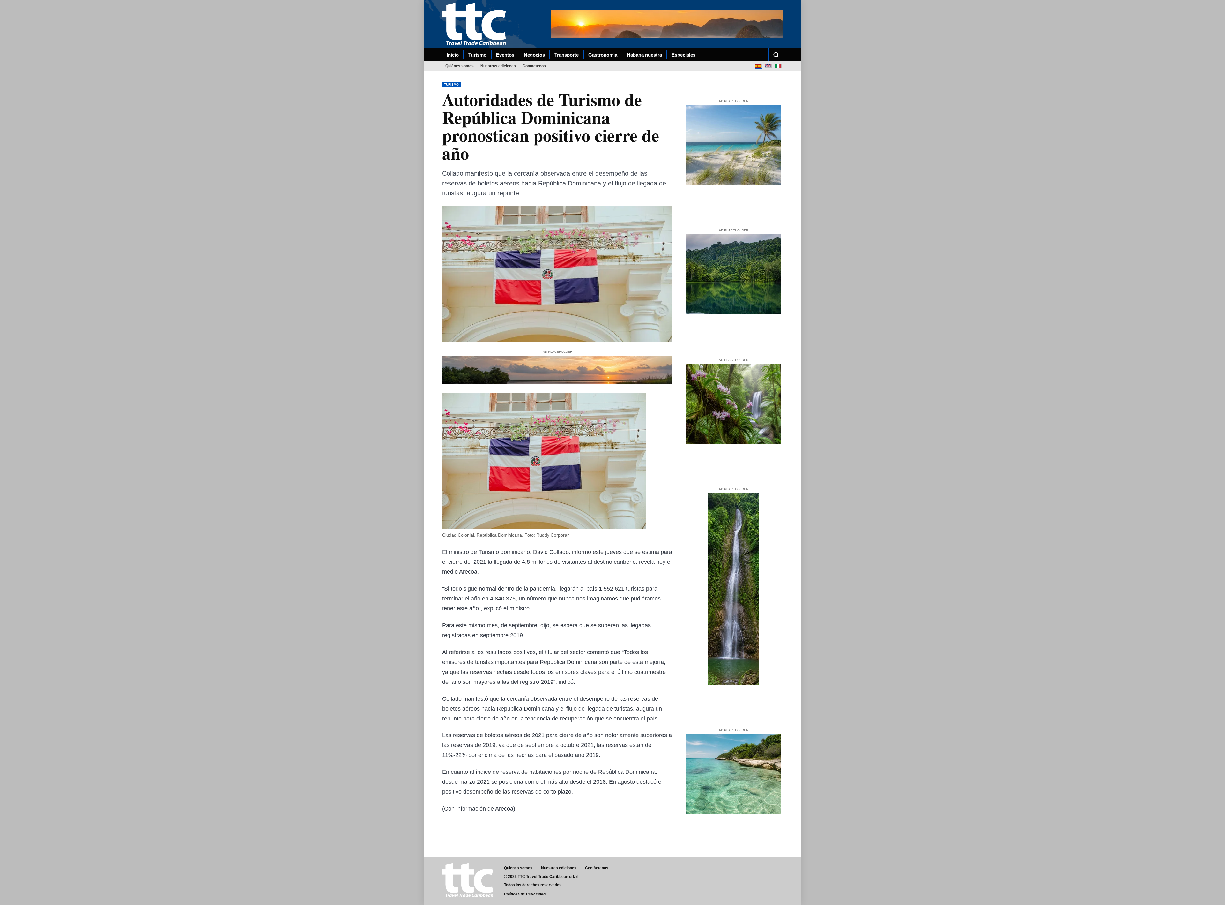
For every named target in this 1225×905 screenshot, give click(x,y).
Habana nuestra (644, 54)
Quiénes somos (459, 66)
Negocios (534, 54)
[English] (768, 66)
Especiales (683, 54)
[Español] (758, 66)
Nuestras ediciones (498, 66)
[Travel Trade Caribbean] (475, 24)
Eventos (505, 54)
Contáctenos (534, 66)
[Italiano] (778, 66)
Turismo (477, 54)
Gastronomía (602, 54)
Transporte (566, 54)
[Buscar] (776, 54)
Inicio (453, 54)
